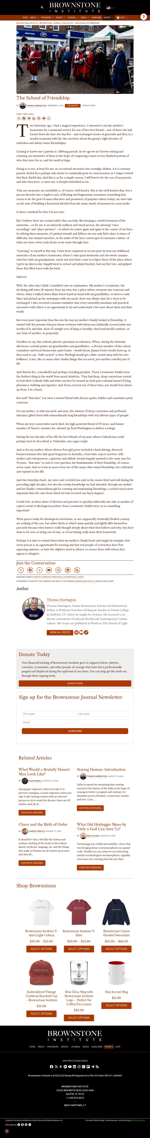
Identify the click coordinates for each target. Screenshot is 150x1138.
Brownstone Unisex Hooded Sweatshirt (116, 933)
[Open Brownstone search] (143, 17)
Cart (118, 1046)
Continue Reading (32, 812)
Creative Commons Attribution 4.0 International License (58, 577)
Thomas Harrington (61, 600)
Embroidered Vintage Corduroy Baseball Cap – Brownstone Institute (41, 996)
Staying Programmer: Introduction (101, 769)
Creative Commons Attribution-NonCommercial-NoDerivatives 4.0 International (33, 1122)
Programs (53, 1046)
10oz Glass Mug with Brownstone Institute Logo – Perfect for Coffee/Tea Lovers (79, 998)
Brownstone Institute (27, 23)
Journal (75, 1046)
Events (64, 1046)
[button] (42, 7)
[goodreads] (84, 1066)
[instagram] (79, 1066)
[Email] (76, 632)
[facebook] (52, 1066)
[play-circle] (66, 1066)
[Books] (81, 632)
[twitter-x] (56, 1066)
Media (86, 1046)
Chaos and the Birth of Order (43, 824)
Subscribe (75, 731)
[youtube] (70, 1066)
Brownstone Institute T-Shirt (79, 933)
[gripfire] (61, 1066)
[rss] (98, 1066)
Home (32, 1046)
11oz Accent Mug (116, 992)
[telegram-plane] (93, 1066)
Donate (109, 1046)
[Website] (86, 632)
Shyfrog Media (138, 1120)
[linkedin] (75, 1066)
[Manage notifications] (7, 1131)
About (41, 1046)
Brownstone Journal (50, 23)
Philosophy (67, 23)
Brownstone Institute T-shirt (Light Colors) (41, 933)
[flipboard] (88, 1066)
